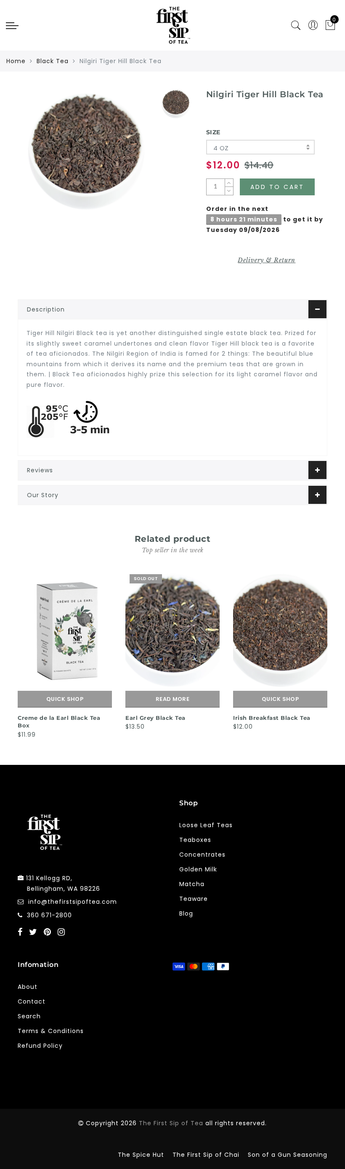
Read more (172, 699)
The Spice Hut (141, 1154)
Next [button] (322, 653)
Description (46, 309)
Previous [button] (12, 653)
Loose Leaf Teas (206, 825)
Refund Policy (40, 1045)
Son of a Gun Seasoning (287, 1154)
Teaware (193, 899)
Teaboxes (195, 840)
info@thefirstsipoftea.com (72, 901)
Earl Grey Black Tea (155, 717)
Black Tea (53, 61)
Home (16, 61)
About (27, 987)
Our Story (42, 495)
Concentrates (202, 854)
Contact (31, 1001)
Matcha (191, 884)
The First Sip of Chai (205, 1154)
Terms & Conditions (51, 1031)
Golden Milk (198, 869)
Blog (186, 913)
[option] (86, 151)
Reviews (40, 470)
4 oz (221, 148)
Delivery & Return (266, 260)
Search (29, 1016)
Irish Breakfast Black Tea (271, 717)
